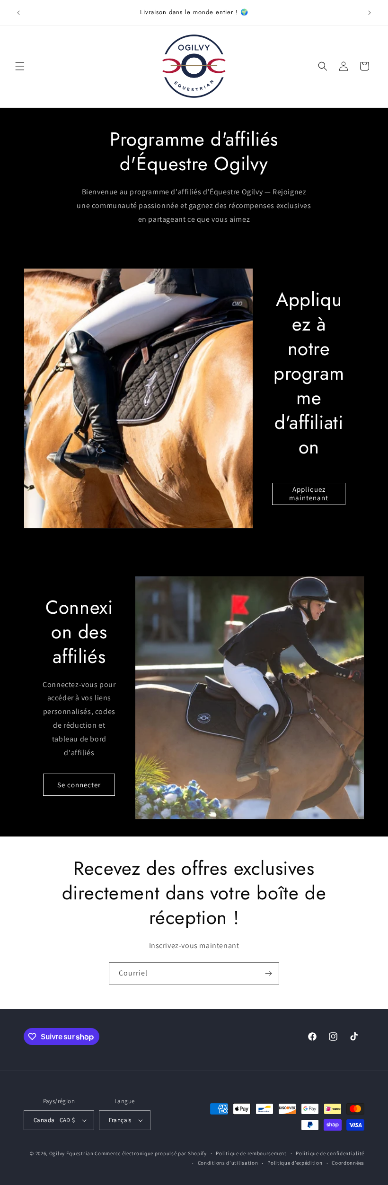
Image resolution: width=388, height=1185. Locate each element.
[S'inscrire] (268, 973)
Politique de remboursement (251, 1153)
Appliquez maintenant (308, 493)
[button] (19, 66)
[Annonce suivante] (369, 12)
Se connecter (79, 784)
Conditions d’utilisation (228, 1162)
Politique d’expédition (294, 1162)
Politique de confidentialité (330, 1153)
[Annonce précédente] (18, 12)
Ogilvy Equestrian (71, 1153)
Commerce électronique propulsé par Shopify (150, 1153)
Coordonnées (348, 1162)
